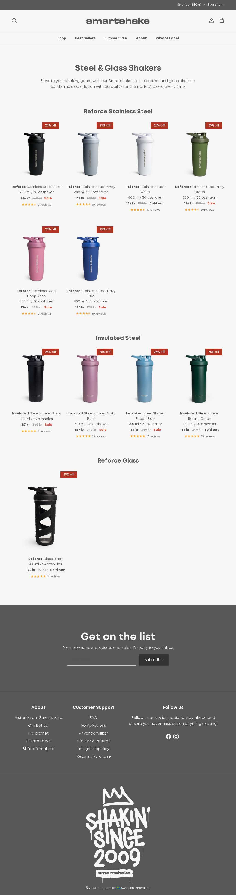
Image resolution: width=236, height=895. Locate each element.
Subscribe (154, 659)
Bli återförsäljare (38, 749)
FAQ (93, 718)
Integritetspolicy (93, 749)
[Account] (210, 20)
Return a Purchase (93, 756)
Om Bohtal (38, 725)
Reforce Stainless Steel (118, 112)
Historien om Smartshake (38, 718)
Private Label (167, 38)
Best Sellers (85, 38)
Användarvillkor (93, 733)
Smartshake (106, 887)
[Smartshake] (118, 20)
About (141, 38)
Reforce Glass (118, 461)
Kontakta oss (93, 725)
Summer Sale (115, 38)
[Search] (14, 20)
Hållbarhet (38, 733)
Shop (61, 38)
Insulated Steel (118, 338)
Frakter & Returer (93, 741)
